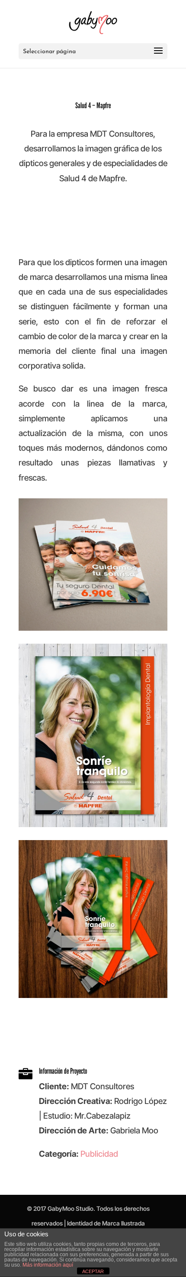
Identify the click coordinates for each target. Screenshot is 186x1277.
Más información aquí (47, 1265)
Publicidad (99, 1154)
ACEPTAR (93, 1271)
